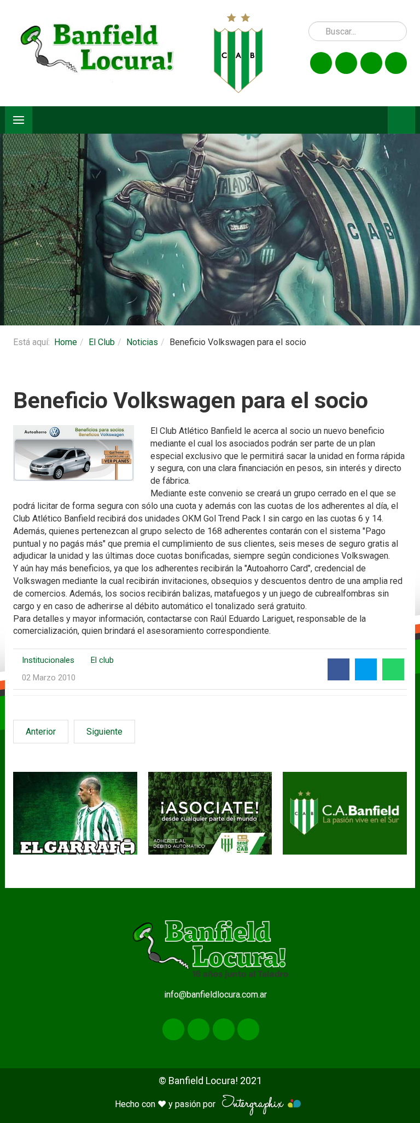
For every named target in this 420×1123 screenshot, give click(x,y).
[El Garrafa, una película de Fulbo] (75, 813)
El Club (102, 342)
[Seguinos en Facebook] (321, 63)
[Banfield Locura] (98, 52)
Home (65, 342)
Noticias (142, 342)
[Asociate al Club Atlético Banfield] (210, 813)
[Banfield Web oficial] (345, 813)
